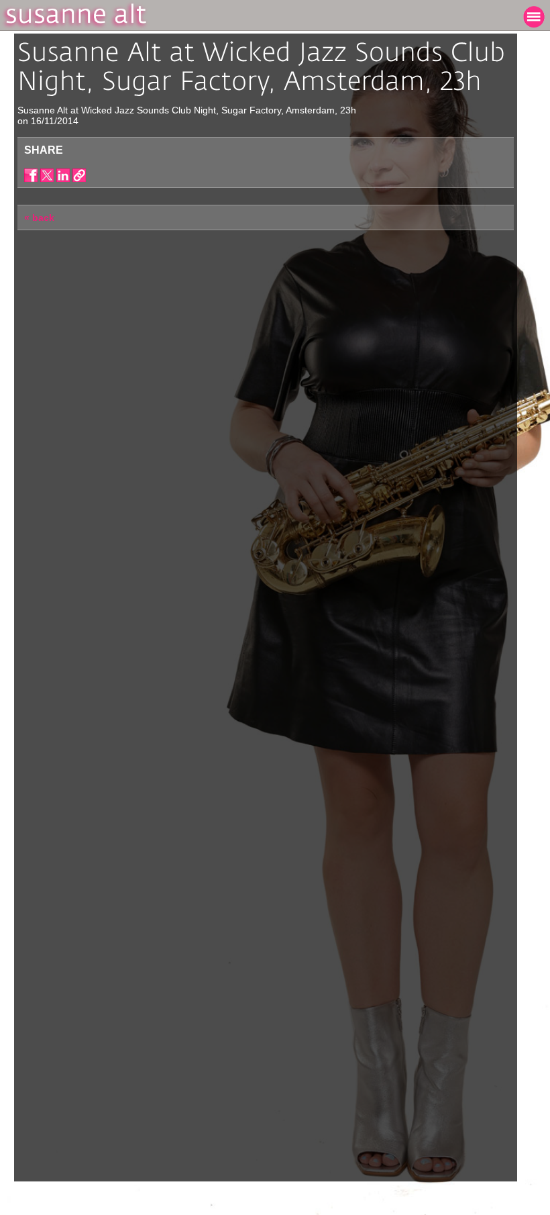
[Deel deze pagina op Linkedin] (63, 175)
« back (39, 217)
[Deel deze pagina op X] (47, 175)
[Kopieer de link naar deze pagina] (79, 175)
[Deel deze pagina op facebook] (31, 175)
